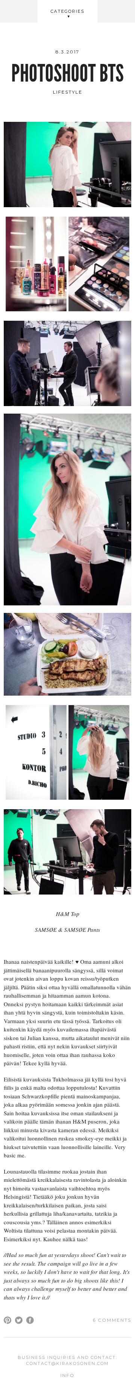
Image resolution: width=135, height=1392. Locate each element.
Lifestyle (67, 92)
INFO (67, 1375)
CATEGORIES (67, 11)
